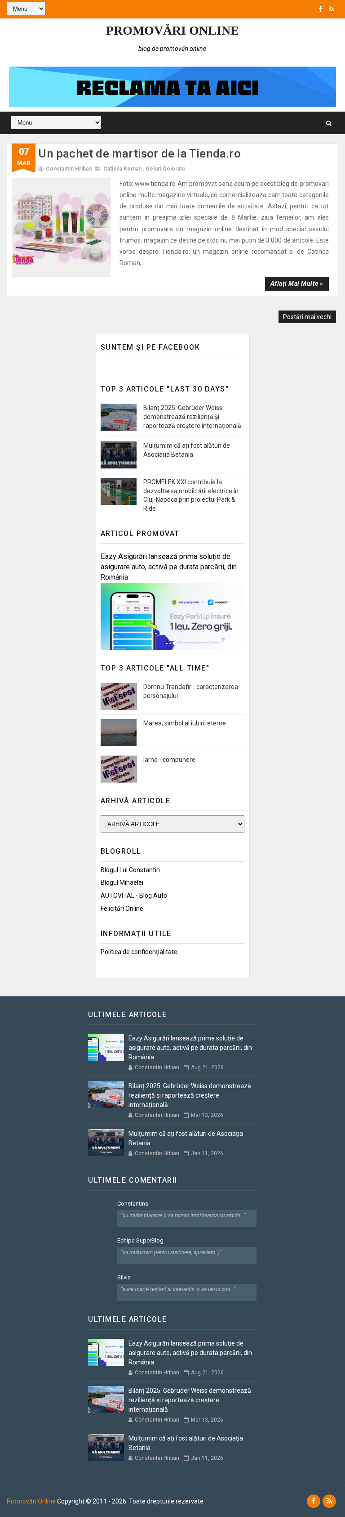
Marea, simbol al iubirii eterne (184, 723)
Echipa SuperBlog (140, 1240)
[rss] (331, 9)
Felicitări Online (122, 908)
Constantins (132, 1203)
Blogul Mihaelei (122, 882)
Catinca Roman (122, 169)
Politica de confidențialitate (139, 951)
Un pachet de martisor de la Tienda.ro (139, 153)
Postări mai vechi (307, 316)
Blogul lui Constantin (130, 869)
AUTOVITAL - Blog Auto (134, 895)
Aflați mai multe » (296, 283)
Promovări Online (172, 30)
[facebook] (320, 9)
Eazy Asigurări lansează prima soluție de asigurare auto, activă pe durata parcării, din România (169, 566)
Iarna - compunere (169, 759)
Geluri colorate (166, 169)
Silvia (124, 1277)
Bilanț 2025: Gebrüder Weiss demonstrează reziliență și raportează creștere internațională (192, 416)
